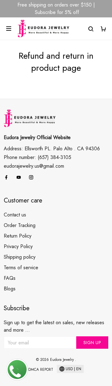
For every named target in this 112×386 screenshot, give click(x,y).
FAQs (10, 278)
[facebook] (8, 177)
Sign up (92, 342)
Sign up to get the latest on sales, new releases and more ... (54, 326)
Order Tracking (19, 225)
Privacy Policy (18, 246)
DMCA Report (40, 369)
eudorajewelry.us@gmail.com (34, 166)
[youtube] (20, 177)
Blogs (10, 288)
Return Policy (17, 235)
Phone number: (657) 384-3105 (37, 157)
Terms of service (21, 267)
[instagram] (33, 177)
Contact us (15, 214)
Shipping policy (19, 257)
